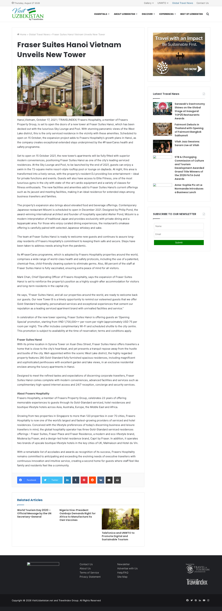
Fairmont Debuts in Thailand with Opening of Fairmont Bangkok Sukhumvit (189, 130)
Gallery (147, 3)
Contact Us (203, 3)
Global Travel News (182, 3)
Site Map (122, 576)
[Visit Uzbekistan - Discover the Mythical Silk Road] (28, 14)
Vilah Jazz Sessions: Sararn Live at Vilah (187, 143)
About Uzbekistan (124, 14)
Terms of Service (89, 572)
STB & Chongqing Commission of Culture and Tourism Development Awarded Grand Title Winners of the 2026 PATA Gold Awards (189, 168)
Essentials (100, 14)
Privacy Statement (90, 576)
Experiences (166, 14)
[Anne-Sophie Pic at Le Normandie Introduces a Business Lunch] (162, 189)
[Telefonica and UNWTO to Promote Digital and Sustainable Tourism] (120, 519)
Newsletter (123, 564)
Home (22, 34)
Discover (147, 14)
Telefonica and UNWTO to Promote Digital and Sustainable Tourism (118, 536)
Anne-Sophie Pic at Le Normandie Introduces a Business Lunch (189, 188)
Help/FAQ (122, 572)
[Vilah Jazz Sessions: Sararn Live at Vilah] (162, 146)
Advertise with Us (127, 568)
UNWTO (161, 3)
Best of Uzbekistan (191, 14)
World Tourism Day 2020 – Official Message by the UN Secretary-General (34, 513)
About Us (85, 568)
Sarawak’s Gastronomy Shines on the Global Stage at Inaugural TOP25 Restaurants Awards (190, 111)
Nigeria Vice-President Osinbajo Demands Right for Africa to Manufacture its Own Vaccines (77, 515)
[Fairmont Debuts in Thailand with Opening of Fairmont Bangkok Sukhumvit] (162, 129)
